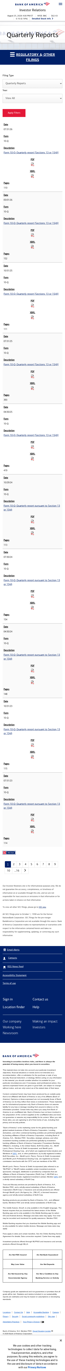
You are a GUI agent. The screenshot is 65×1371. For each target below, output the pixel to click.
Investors (39, 1027)
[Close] (61, 1340)
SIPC (15, 1153)
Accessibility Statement (15, 975)
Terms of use (9, 983)
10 (8, 870)
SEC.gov (42, 907)
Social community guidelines (33, 1316)
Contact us (40, 999)
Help (36, 1007)
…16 (16, 870)
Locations (7, 1312)
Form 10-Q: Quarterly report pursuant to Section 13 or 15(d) (32, 507)
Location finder (14, 1007)
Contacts (12, 957)
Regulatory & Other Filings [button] (35, 57)
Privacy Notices (37, 1367)
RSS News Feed (15, 966)
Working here (12, 1027)
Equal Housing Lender (42, 1331)
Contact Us (18, 1312)
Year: (5, 90)
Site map (51, 1316)
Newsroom (10, 1033)
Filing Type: (8, 75)
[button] (60, 4)
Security (15, 1316)
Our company (12, 1021)
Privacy (5, 1316)
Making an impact (45, 1021)
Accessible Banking (41, 1312)
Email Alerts (13, 949)
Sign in (8, 999)
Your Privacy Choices (31, 1322)
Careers (56, 1312)
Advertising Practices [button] (11, 1322)
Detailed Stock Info (41, 18)
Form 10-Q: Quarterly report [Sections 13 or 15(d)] (31, 152)
